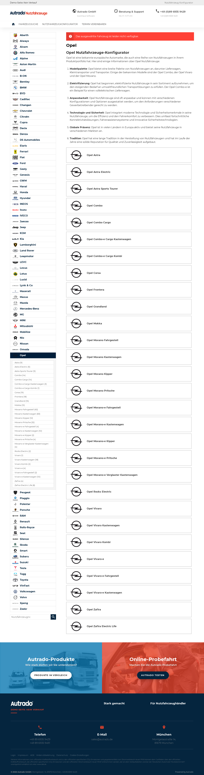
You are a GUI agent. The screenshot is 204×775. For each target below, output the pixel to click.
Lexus (23, 267)
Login (13, 755)
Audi (22, 70)
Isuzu (23, 209)
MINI (22, 320)
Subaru (24, 556)
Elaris (23, 145)
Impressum (23, 755)
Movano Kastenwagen (27, 414)
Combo (20, 375)
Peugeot (24, 492)
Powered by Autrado (184, 772)
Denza (23, 134)
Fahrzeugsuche (28, 24)
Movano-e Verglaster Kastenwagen (32, 445)
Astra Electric (22, 367)
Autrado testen (152, 675)
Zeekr (23, 609)
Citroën (24, 116)
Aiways (24, 41)
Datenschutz (62, 755)
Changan (25, 105)
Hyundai (24, 198)
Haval (23, 186)
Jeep (22, 227)
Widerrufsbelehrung (45, 755)
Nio (21, 337)
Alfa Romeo (26, 52)
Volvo (23, 597)
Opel (22, 355)
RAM (22, 515)
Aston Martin (27, 64)
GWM (23, 180)
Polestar (24, 504)
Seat (22, 533)
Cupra (23, 122)
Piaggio (24, 498)
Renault (24, 521)
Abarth (24, 35)
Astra (18, 363)
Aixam (23, 46)
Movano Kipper (24, 418)
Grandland (22, 401)
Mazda (23, 302)
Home (15, 24)
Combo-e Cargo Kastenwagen (31, 384)
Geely (23, 169)
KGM (22, 233)
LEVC (23, 262)
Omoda (24, 349)
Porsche (24, 510)
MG (21, 314)
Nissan (23, 343)
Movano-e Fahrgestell (27, 426)
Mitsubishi (26, 326)
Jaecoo (24, 221)
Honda (23, 192)
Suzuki (23, 562)
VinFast (24, 585)
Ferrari (23, 151)
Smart (23, 550)
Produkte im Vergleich (50, 675)
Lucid (23, 279)
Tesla (22, 568)
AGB (32, 755)
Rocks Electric (23, 451)
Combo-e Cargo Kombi (27, 388)
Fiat (22, 157)
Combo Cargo (23, 380)
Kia (21, 239)
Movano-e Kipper (24, 435)
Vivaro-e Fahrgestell (26, 472)
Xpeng (23, 603)
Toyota (23, 579)
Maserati (25, 291)
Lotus (23, 273)
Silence (24, 539)
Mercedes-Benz (29, 308)
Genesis (24, 174)
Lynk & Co (26, 285)
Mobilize (24, 332)
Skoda (23, 544)
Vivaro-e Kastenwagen (27, 477)
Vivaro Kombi (22, 464)
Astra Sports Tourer (25, 371)
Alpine (23, 58)
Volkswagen (27, 591)
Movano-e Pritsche (25, 439)
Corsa (19, 392)
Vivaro (19, 455)
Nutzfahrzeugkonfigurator (60, 24)
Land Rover (26, 250)
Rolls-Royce (26, 527)
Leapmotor (26, 256)
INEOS (23, 204)
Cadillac (24, 99)
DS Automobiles (29, 139)
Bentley (24, 81)
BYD (22, 93)
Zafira (19, 481)
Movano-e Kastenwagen (28, 431)
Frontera (21, 397)
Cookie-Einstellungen (79, 755)
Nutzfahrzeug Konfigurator (179, 2)
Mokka (20, 405)
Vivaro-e (20, 468)
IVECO (23, 215)
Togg (22, 574)
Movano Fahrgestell (26, 409)
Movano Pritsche (24, 422)
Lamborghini (27, 244)
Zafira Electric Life (25, 485)
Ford (22, 163)
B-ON (23, 76)
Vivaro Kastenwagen (26, 460)
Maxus (23, 297)
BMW (23, 87)
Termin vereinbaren (94, 24)
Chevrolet (25, 110)
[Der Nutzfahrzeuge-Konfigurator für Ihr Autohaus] (28, 13)
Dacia (23, 128)
